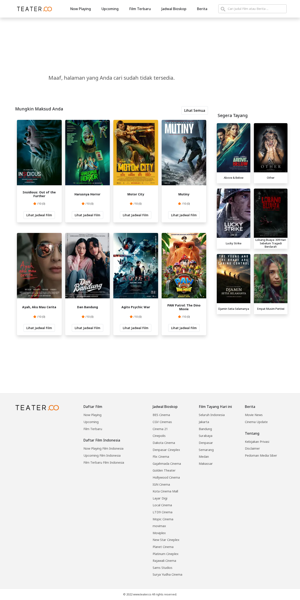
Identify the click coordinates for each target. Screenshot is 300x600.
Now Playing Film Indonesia (103, 448)
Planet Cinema (163, 547)
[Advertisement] (252, 346)
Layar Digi (160, 498)
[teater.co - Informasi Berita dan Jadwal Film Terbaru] (33, 9)
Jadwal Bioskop (173, 8)
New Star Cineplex (166, 540)
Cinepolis (159, 436)
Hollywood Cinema (166, 477)
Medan (204, 456)
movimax (159, 526)
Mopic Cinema (163, 519)
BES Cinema (161, 415)
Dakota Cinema (164, 443)
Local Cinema (162, 505)
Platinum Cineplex (166, 554)
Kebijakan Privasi (257, 442)
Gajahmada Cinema (167, 463)
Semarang (206, 450)
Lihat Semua (194, 110)
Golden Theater (164, 470)
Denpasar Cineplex (166, 450)
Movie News (254, 415)
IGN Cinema (161, 484)
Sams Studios (162, 568)
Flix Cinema (161, 456)
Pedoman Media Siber (261, 455)
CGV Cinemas (162, 422)
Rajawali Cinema (164, 561)
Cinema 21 (160, 429)
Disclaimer (252, 448)
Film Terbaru (140, 8)
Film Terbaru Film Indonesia (103, 462)
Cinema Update (256, 422)
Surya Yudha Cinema (167, 574)
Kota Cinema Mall (165, 491)
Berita (202, 8)
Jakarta (204, 422)
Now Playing (80, 8)
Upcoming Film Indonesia (102, 455)
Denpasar (206, 443)
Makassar (206, 463)
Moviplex (159, 533)
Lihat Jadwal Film (39, 215)
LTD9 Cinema (162, 512)
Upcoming (110, 8)
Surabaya (205, 436)
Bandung (205, 429)
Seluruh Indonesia (212, 415)
